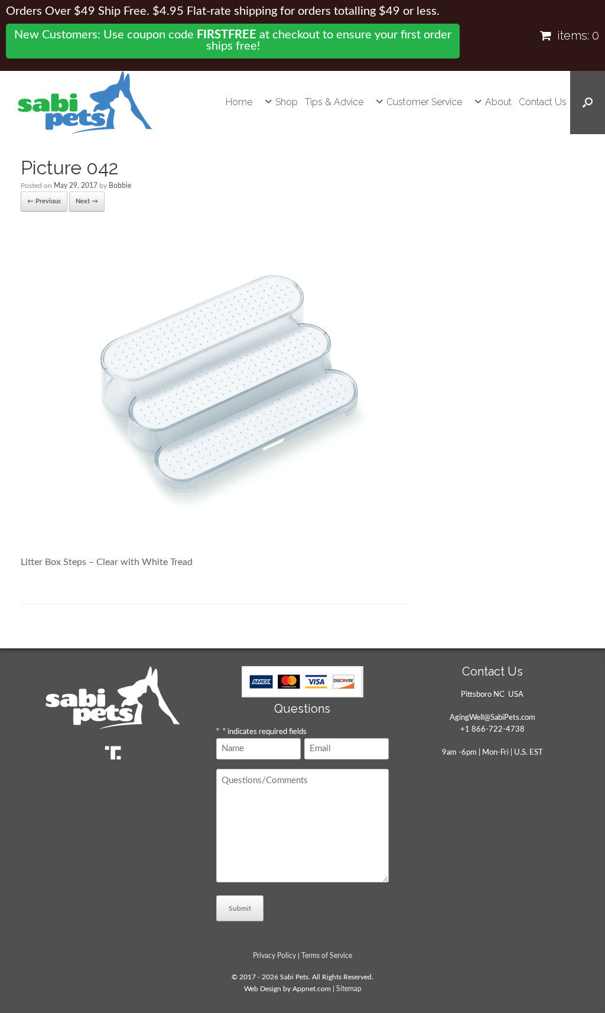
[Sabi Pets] (85, 102)
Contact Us (543, 102)
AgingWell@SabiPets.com (492, 718)
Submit (240, 908)
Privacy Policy (274, 956)
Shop (286, 102)
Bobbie (120, 185)
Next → (87, 201)
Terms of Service (326, 956)
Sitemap (349, 989)
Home (239, 102)
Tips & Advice (334, 102)
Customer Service (424, 102)
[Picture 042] (215, 537)
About (498, 102)
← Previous (44, 201)
